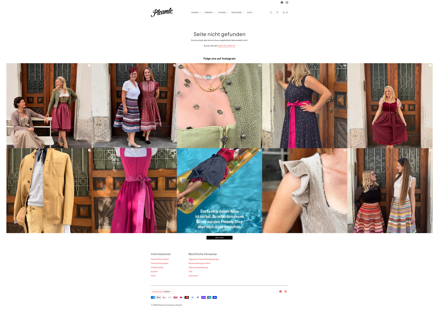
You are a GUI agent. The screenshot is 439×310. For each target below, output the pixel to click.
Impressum (193, 275)
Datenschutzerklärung (198, 267)
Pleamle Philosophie (159, 263)
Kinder (222, 12)
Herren (209, 12)
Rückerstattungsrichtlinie (199, 263)
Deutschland (161, 291)
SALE (249, 12)
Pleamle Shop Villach (160, 259)
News (153, 275)
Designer (236, 12)
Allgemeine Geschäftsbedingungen (204, 259)
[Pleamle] (162, 12)
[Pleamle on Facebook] (281, 2)
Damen (195, 12)
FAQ (190, 271)
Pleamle (161, 305)
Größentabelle (157, 267)
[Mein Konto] (277, 12)
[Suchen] (271, 12)
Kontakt (154, 271)
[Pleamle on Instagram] (286, 2)
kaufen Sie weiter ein (226, 46)
